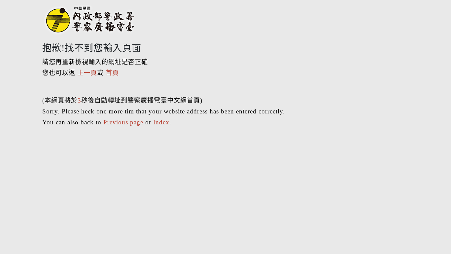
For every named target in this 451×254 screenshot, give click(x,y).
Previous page (123, 122)
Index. (162, 122)
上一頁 (87, 72)
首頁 (112, 72)
